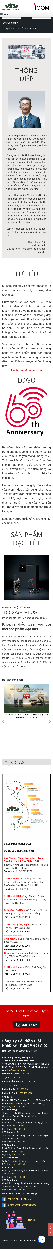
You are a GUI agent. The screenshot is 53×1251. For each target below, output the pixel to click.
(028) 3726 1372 (21, 1073)
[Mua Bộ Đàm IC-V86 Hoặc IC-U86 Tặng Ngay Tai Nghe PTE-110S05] (26, 698)
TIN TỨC (19, 28)
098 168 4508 (26, 1093)
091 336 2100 (28, 1081)
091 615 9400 (11, 1085)
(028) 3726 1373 (12, 1077)
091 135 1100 (23, 1089)
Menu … (7, 14)
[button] (26, 1024)
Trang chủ (7, 28)
